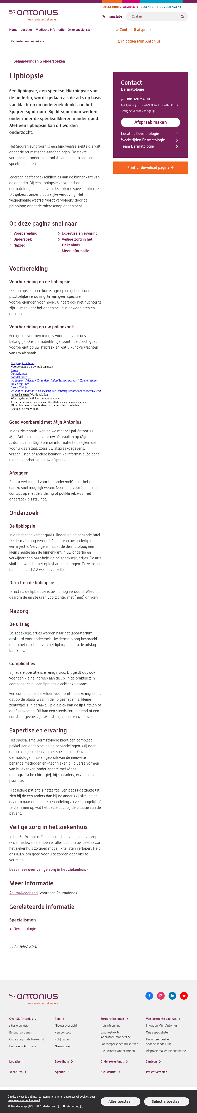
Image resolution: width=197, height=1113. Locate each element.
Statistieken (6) (49, 1106)
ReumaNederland (23, 893)
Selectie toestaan (167, 1101)
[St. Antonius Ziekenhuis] (55, 14)
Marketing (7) (74, 1106)
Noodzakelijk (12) (22, 1106)
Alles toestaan (120, 1101)
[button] (49, 870)
